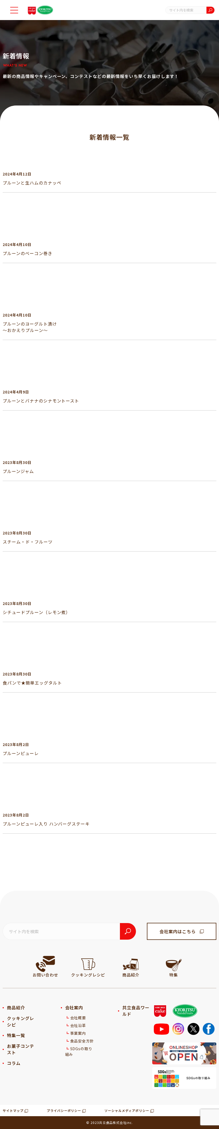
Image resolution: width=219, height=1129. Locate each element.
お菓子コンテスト (20, 1049)
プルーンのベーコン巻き (27, 253)
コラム (14, 1063)
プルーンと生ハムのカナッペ (32, 182)
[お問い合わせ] (45, 964)
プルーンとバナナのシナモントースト (41, 400)
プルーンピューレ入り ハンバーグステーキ (46, 824)
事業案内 (78, 1033)
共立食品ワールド (136, 1010)
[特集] (173, 964)
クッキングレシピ (20, 1021)
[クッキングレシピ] (88, 964)
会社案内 (74, 1007)
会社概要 (78, 1017)
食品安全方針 (82, 1041)
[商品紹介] (131, 964)
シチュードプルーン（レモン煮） (36, 612)
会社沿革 (78, 1025)
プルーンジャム (18, 471)
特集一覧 (16, 1035)
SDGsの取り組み (79, 1051)
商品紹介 (16, 1007)
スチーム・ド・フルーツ (28, 541)
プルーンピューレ (21, 753)
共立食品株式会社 (113, 1122)
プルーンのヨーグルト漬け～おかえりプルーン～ (30, 327)
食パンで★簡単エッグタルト (32, 682)
